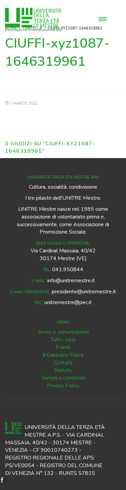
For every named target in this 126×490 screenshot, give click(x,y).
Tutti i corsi (63, 339)
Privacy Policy (63, 385)
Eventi (63, 347)
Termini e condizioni (63, 378)
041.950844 (67, 269)
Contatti (63, 362)
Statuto (63, 370)
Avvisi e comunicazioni (63, 332)
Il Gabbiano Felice (63, 355)
